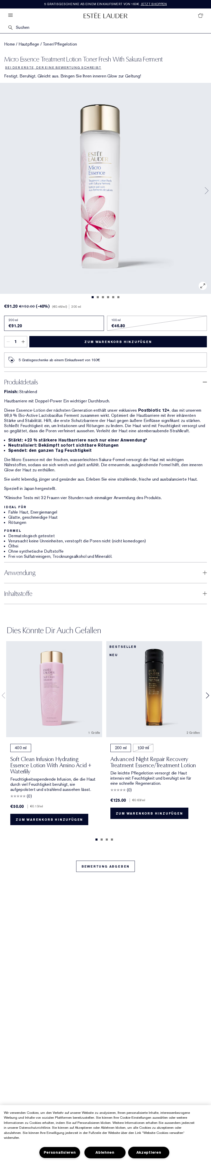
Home (9, 44)
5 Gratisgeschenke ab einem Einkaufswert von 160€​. (105, 4)
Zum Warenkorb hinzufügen (118, 342)
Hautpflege (29, 44)
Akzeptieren (148, 1152)
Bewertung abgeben (106, 866)
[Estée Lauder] (105, 15)
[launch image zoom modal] (203, 286)
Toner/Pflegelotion (60, 44)
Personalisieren (60, 1152)
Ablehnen (105, 1152)
